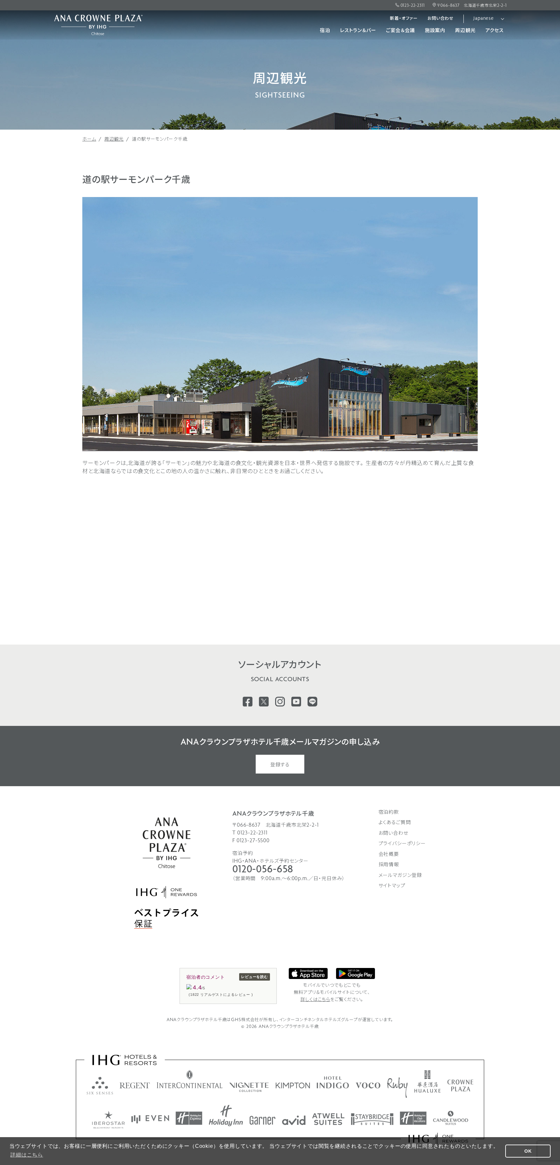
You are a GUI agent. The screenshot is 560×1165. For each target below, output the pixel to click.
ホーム (89, 139)
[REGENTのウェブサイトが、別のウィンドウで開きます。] (135, 1085)
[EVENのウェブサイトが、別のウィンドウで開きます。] (150, 1119)
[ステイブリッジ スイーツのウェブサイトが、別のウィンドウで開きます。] (372, 1119)
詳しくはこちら (315, 1000)
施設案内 (435, 31)
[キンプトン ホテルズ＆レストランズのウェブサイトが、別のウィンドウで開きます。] (292, 1085)
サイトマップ (392, 886)
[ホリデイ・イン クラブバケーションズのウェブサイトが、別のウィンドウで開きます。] (413, 1118)
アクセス (494, 31)
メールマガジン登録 (400, 876)
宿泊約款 (389, 812)
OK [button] (528, 1151)
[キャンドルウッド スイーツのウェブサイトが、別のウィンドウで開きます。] (450, 1118)
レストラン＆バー (358, 31)
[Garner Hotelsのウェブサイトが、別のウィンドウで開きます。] (262, 1120)
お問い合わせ (440, 18)
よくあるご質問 (395, 823)
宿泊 (325, 31)
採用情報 (389, 865)
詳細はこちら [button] (26, 1155)
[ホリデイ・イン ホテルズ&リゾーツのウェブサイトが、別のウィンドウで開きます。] (226, 1115)
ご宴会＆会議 (400, 31)
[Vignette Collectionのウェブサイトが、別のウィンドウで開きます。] (249, 1087)
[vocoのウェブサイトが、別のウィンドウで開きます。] (368, 1085)
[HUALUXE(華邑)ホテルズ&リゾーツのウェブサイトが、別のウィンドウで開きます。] (427, 1081)
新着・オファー (404, 18)
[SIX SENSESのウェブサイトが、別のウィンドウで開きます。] (100, 1086)
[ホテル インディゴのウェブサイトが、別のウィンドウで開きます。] (333, 1082)
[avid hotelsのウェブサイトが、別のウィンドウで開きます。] (294, 1120)
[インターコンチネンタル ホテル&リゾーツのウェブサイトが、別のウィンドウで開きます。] (190, 1079)
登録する (280, 765)
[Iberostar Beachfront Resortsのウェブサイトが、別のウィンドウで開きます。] (108, 1120)
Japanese (483, 18)
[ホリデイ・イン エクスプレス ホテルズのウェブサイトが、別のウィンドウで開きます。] (189, 1118)
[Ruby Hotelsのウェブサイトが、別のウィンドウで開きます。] (397, 1087)
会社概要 (389, 854)
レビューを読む (254, 977)
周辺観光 (465, 31)
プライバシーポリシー (402, 844)
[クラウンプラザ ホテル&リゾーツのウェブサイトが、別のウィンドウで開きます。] (460, 1085)
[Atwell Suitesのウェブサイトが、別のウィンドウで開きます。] (328, 1119)
